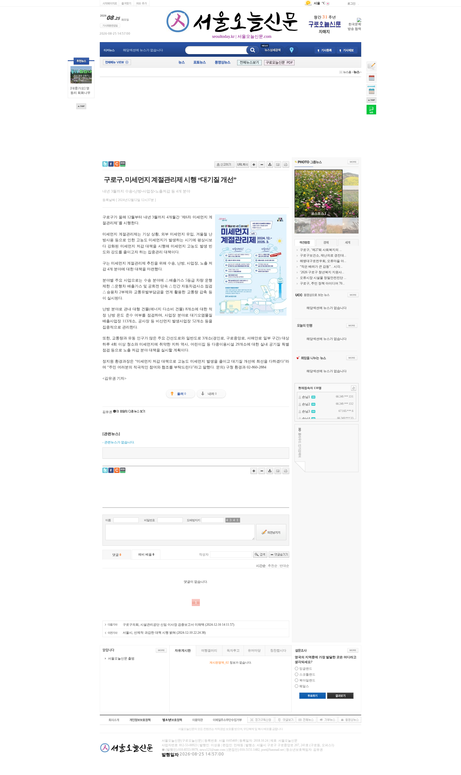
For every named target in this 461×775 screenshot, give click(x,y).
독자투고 (233, 650)
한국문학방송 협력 (354, 26)
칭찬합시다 (278, 650)
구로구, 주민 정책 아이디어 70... (322, 283)
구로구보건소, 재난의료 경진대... (323, 255)
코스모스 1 (318, 213)
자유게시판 (183, 650)
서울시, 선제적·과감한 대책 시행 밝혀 (149, 633)
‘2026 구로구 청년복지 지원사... (322, 272)
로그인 (351, 3)
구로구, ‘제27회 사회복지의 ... (321, 250)
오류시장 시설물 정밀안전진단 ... (323, 278)
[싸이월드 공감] (117, 164)
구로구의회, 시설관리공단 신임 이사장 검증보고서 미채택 (163, 625)
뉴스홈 (347, 72)
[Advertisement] (230, 117)
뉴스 (356, 72)
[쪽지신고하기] (224, 164)
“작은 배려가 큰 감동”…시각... (321, 266)
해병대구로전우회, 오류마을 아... (323, 261)
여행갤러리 (209, 650)
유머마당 (254, 650)
